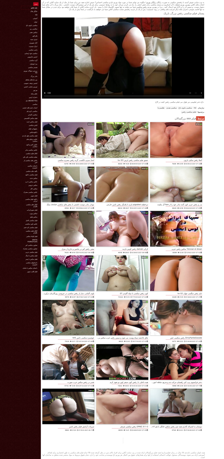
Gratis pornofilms (32, 241)
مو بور (35, 90)
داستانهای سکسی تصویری (31, 263)
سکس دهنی (33, 32)
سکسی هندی (171, 108)
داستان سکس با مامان (30, 268)
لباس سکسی (33, 125)
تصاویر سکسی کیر (31, 245)
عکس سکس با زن (31, 182)
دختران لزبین (33, 97)
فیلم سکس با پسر (31, 259)
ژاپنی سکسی (33, 50)
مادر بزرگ (34, 76)
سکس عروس (32, 185)
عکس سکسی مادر (31, 150)
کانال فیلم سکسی (31, 153)
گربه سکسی (33, 60)
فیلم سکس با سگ (31, 256)
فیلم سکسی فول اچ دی (29, 136)
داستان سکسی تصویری (32, 167)
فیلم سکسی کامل (31, 220)
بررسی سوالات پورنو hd (30, 72)
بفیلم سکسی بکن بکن (30, 157)
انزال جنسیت (33, 46)
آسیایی (35, 18)
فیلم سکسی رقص (189, 112)
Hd (36, 15)
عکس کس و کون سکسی (31, 145)
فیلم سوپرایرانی (32, 210)
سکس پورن (33, 213)
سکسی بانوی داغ (31, 25)
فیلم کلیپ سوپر (32, 271)
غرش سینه (33, 39)
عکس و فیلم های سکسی (31, 140)
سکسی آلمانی (32, 115)
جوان (35, 22)
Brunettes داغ (31, 101)
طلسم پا (161, 108)
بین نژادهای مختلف (31, 80)
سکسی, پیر (33, 29)
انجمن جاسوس (32, 57)
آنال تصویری (33, 43)
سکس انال (33, 189)
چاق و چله (34, 94)
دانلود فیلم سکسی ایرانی (31, 200)
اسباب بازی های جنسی (30, 108)
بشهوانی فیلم (33, 129)
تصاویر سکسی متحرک (30, 249)
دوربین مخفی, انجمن (30, 87)
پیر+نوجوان (33, 64)
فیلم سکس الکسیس (30, 118)
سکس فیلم (33, 217)
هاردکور (34, 36)
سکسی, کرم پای (32, 111)
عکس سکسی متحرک (30, 192)
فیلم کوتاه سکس (31, 236)
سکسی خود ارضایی (30, 53)
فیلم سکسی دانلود (31, 175)
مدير (35, 4)
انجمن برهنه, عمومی (30, 83)
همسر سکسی (32, 67)
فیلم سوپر (34, 196)
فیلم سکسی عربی (31, 252)
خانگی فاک (33, 11)
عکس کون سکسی (31, 224)
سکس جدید (33, 178)
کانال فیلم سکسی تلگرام (31, 232)
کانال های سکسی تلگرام (31, 205)
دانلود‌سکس (33, 132)
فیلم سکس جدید (32, 122)
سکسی (35, 104)
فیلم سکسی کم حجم (30, 227)
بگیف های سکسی (31, 171)
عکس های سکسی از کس (30, 161)
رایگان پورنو (151, 2)
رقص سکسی (141, 7)
